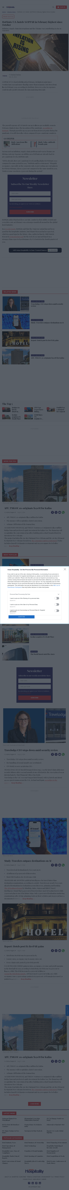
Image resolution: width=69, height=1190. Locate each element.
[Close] (65, 570)
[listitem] (34, 594)
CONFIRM (21, 616)
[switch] (56, 598)
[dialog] (34, 595)
